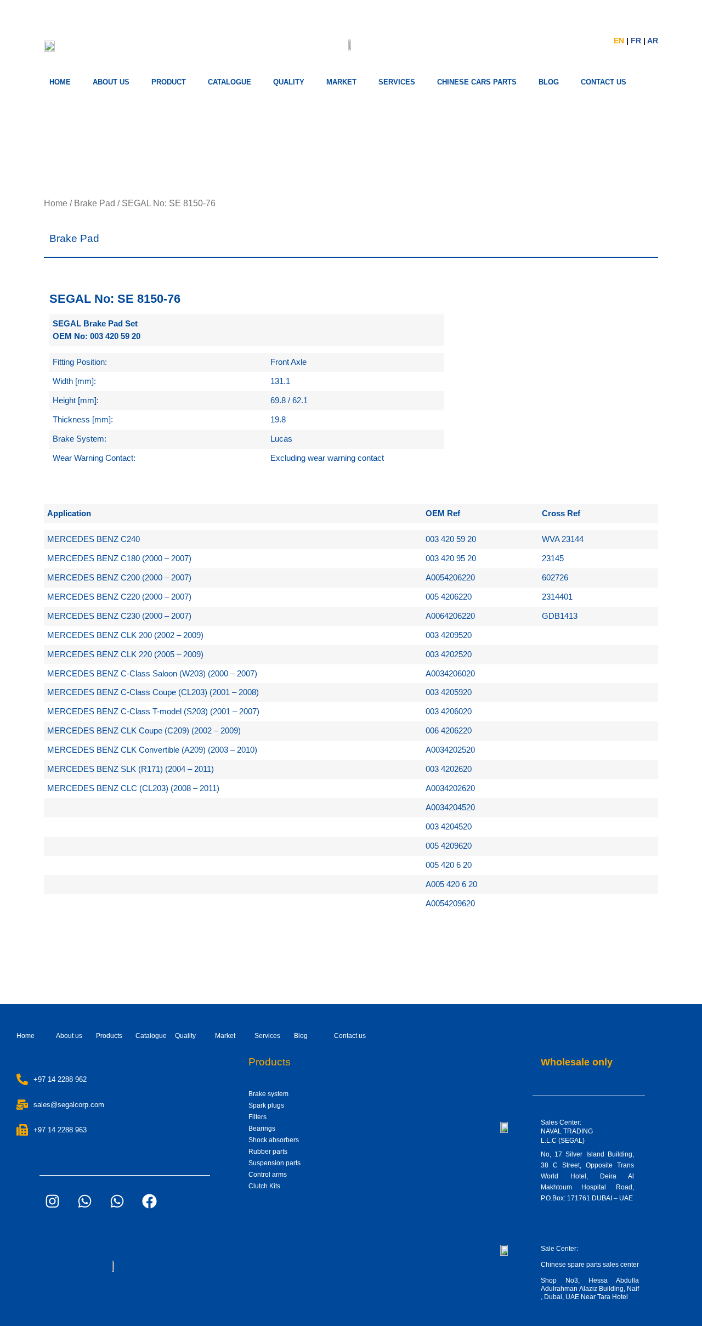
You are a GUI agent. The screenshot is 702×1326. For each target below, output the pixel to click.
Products (109, 1036)
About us (111, 82)
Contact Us (603, 82)
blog (549, 82)
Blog (301, 1036)
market (341, 82)
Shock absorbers (273, 1140)
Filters (257, 1117)
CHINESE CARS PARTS (477, 82)
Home (60, 82)
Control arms (267, 1174)
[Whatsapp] (84, 1201)
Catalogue (229, 82)
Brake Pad (94, 203)
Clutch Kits (264, 1186)
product (168, 82)
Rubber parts (267, 1151)
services (396, 82)
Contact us (350, 1036)
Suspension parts (274, 1163)
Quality (288, 82)
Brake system (268, 1094)
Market (225, 1036)
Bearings (261, 1128)
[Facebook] (149, 1201)
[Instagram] (52, 1201)
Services (267, 1036)
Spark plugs (266, 1105)
